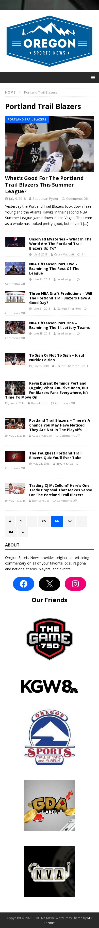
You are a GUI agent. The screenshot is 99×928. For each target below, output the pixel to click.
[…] (85, 223)
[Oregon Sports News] (49, 69)
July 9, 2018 (17, 198)
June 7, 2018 (17, 403)
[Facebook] (23, 584)
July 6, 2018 (40, 254)
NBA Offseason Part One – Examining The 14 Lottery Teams (59, 325)
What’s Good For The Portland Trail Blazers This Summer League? (44, 185)
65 (44, 521)
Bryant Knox (39, 403)
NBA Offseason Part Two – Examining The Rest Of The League (54, 269)
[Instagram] (75, 584)
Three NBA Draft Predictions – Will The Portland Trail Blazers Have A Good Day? (60, 298)
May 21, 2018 (41, 463)
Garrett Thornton (69, 308)
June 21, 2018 (41, 279)
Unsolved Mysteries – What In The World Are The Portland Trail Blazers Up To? (60, 244)
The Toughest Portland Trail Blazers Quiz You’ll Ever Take (55, 455)
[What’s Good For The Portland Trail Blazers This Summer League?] (49, 144)
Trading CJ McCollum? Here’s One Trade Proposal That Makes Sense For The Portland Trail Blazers (60, 490)
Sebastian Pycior (45, 198)
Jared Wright (65, 279)
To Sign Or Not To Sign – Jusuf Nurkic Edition (57, 357)
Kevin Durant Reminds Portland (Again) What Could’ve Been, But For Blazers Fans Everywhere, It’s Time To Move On (47, 390)
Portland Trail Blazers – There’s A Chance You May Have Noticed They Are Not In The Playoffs (59, 425)
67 (70, 521)
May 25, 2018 (17, 435)
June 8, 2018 (41, 366)
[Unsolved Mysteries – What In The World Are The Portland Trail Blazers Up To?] (15, 242)
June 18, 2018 (41, 333)
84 (11, 531)
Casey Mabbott (64, 254)
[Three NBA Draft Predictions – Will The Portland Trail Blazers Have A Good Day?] (15, 297)
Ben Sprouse (41, 501)
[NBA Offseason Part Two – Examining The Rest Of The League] (15, 268)
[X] (49, 584)
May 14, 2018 (17, 501)
